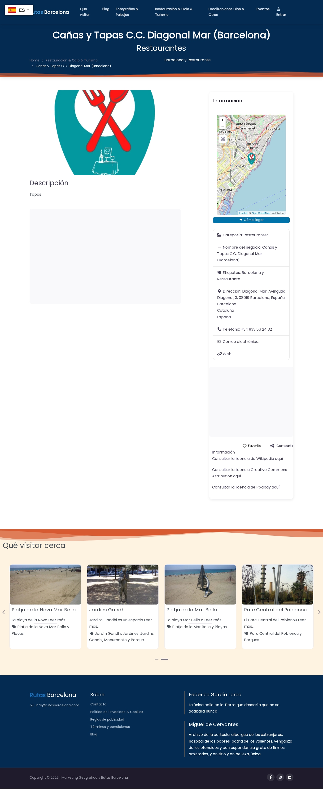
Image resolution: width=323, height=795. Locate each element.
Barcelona (173, 60)
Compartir (284, 445)
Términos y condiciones (110, 726)
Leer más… (57, 620)
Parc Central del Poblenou (275, 609)
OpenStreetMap (261, 213)
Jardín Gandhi (108, 633)
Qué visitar (85, 12)
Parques (251, 640)
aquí (279, 458)
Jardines (131, 633)
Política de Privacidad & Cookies (116, 711)
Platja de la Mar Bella (191, 609)
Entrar (281, 14)
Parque (137, 640)
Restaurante (199, 60)
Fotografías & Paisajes (127, 12)
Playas (18, 633)
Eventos (263, 9)
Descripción (49, 183)
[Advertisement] (105, 256)
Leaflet (243, 213)
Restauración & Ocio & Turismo (174, 12)
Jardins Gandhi (107, 609)
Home (34, 60)
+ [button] (222, 119)
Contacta (98, 704)
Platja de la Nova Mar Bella (44, 609)
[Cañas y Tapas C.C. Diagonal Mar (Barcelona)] (252, 159)
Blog (105, 9)
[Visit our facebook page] (271, 777)
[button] (4, 612)
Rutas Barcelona (114, 777)
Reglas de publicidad (107, 719)
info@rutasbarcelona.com (57, 705)
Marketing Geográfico (79, 777)
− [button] (222, 126)
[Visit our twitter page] (280, 777)
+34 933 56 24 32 (256, 329)
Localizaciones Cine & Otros (226, 12)
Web (227, 354)
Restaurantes (161, 48)
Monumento (115, 640)
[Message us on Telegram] (289, 777)
